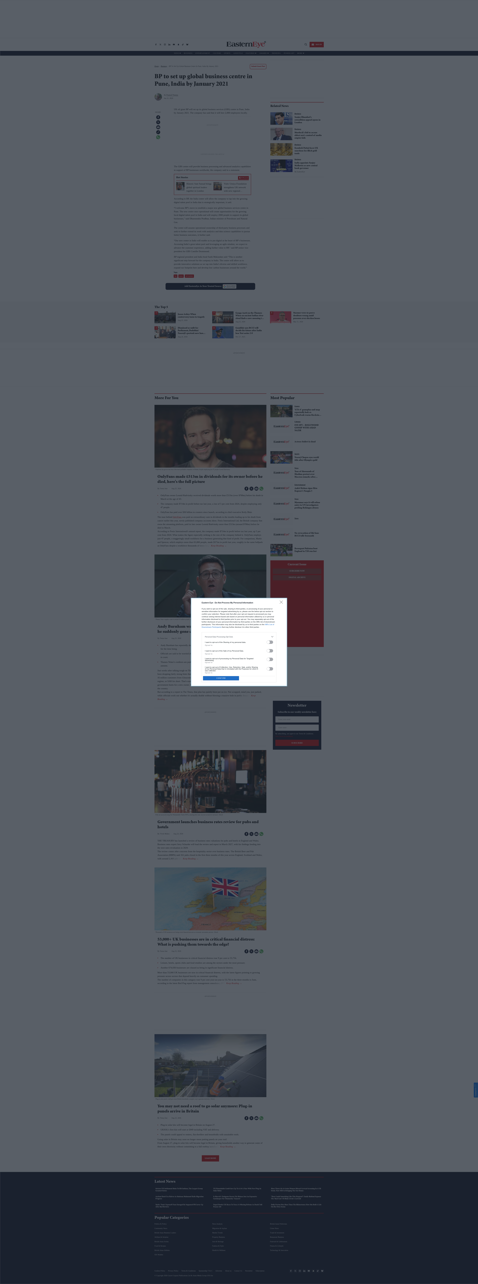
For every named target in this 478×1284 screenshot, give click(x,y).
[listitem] (239, 636)
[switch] (270, 642)
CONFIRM (221, 678)
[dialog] (239, 642)
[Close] (282, 603)
